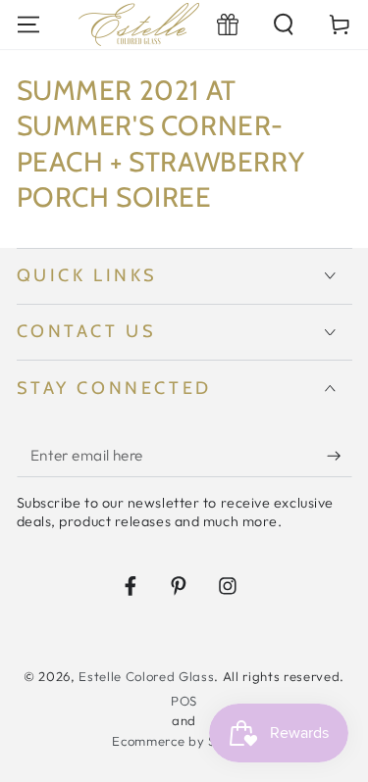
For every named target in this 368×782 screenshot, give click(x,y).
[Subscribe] (339, 455)
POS (184, 701)
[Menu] (28, 24)
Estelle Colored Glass (146, 676)
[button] (284, 24)
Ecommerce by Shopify (183, 741)
